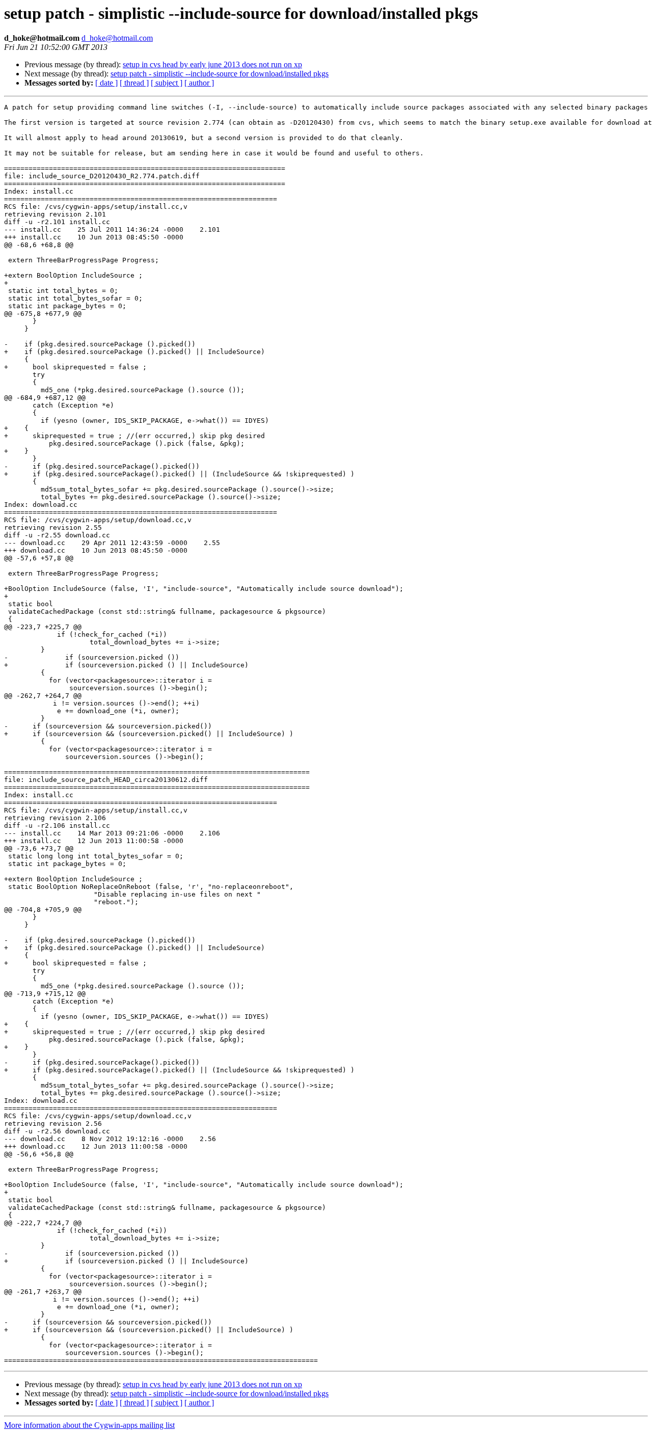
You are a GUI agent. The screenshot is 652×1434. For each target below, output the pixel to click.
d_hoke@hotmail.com (117, 38)
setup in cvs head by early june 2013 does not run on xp (212, 64)
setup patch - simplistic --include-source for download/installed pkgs (220, 73)
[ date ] (106, 82)
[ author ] (199, 82)
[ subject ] (166, 82)
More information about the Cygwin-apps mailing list (89, 1425)
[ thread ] (134, 82)
